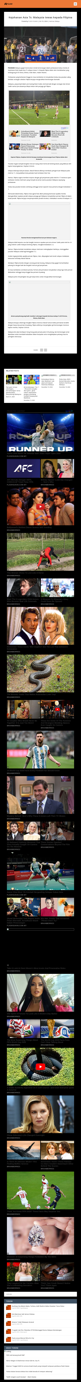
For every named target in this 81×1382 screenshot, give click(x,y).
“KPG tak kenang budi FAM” (15, 1355)
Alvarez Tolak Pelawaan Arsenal (23, 1322)
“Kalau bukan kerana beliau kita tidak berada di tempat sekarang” (29, 1371)
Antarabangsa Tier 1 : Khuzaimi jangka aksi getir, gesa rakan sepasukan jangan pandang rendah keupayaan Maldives (31, 392)
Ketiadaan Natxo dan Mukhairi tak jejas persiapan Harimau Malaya (47, 382)
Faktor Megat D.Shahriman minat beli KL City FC (23, 1361)
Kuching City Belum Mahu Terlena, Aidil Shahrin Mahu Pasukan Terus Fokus (38, 1306)
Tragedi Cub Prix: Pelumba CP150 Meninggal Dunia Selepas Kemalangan (37, 1330)
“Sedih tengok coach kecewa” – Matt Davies (21, 1377)
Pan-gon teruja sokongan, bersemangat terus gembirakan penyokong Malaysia (13, 390)
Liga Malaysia (24, 1308)
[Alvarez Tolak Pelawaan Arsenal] (8, 1323)
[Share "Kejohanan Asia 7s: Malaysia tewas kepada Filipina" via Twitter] (46, 350)
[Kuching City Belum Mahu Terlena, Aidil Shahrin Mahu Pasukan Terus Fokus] (8, 1307)
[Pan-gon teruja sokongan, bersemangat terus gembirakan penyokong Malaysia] (14, 379)
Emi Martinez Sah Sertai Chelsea (23, 1314)
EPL (21, 1316)
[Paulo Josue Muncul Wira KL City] (8, 1339)
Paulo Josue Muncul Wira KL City (23, 1338)
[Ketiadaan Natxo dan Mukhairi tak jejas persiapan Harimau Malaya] (49, 375)
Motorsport (23, 1332)
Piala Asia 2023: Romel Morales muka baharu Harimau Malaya (67, 382)
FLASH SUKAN (33, 21)
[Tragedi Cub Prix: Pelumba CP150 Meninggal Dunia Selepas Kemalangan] (8, 1331)
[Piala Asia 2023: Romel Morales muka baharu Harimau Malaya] (67, 375)
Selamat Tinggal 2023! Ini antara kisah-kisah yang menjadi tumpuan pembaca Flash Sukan (37, 1366)
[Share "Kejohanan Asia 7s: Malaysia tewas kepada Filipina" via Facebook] (42, 350)
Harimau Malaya (54, 21)
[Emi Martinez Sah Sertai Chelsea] (8, 1315)
